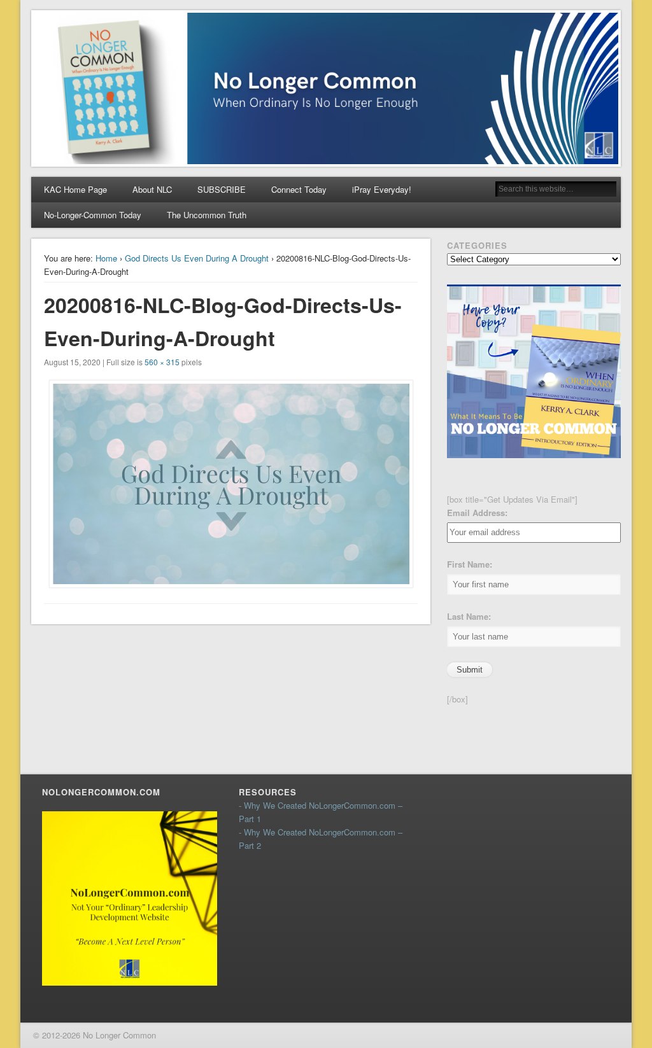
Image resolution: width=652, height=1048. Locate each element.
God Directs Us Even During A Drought (197, 258)
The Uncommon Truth (206, 215)
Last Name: (469, 616)
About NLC (152, 189)
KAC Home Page (75, 189)
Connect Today (299, 189)
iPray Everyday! (381, 189)
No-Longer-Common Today (92, 215)
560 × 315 (162, 361)
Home (106, 258)
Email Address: (477, 513)
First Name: (469, 564)
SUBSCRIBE (221, 189)
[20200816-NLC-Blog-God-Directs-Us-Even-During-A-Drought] (231, 484)
